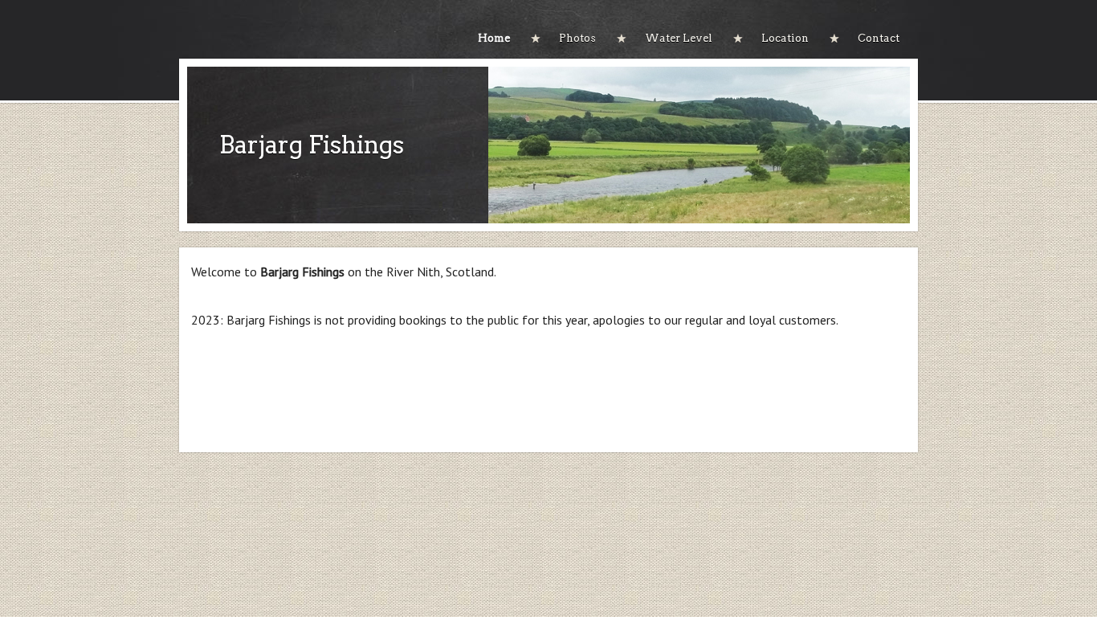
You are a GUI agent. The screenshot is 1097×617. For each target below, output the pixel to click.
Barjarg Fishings (311, 144)
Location (785, 38)
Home (494, 38)
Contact (878, 38)
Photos (577, 38)
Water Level (678, 38)
